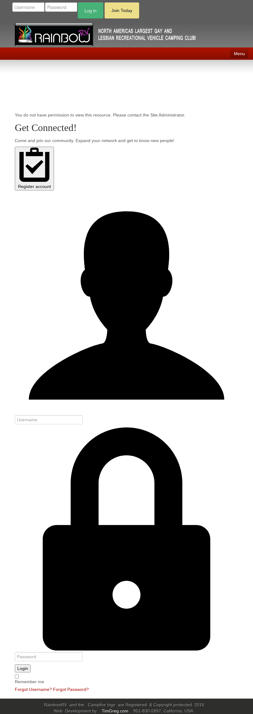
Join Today (121, 10)
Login (22, 668)
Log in (91, 10)
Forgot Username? (33, 689)
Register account (34, 186)
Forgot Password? (71, 689)
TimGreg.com (116, 710)
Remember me (29, 681)
